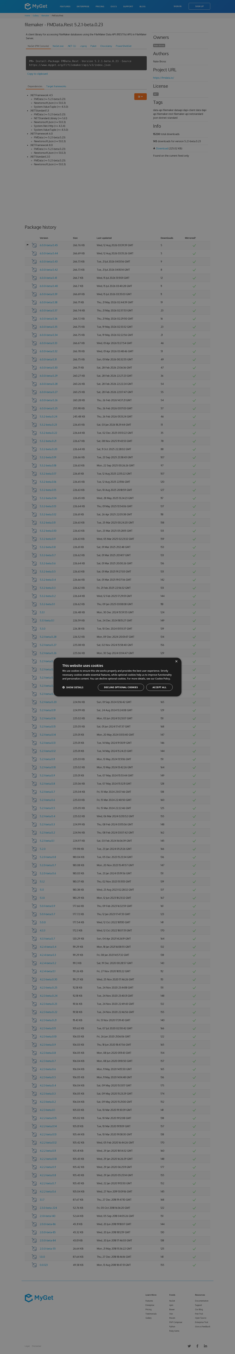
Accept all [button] (159, 687)
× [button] (176, 661)
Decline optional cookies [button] (121, 687)
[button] (72, 687)
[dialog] (117, 677)
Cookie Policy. (163, 678)
